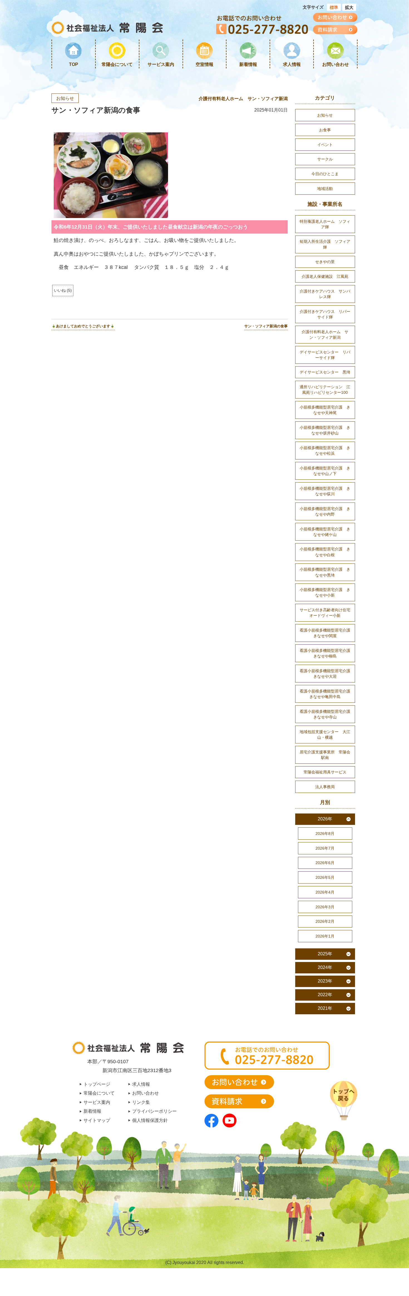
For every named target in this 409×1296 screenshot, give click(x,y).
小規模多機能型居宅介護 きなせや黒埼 (325, 572)
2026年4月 (325, 892)
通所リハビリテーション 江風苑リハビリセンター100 (325, 390)
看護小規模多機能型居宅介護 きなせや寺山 (327, 714)
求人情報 (292, 64)
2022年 (325, 994)
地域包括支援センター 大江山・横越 (325, 734)
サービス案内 (160, 64)
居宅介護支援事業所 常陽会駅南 (325, 755)
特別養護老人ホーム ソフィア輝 (325, 224)
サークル (325, 159)
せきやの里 (325, 261)
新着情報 (248, 64)
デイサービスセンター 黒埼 (325, 372)
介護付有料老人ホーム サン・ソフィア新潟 (243, 98)
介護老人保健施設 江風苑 (325, 276)
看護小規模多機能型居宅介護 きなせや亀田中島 (327, 694)
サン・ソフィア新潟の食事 (266, 326)
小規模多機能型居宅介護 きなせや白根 (325, 552)
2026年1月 (325, 936)
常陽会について (117, 64)
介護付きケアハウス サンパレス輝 (325, 294)
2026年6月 (325, 862)
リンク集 (141, 1102)
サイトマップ (96, 1120)
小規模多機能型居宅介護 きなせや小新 (325, 592)
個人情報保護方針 (150, 1120)
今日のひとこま (325, 174)
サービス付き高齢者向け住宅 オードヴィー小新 (327, 613)
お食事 (325, 130)
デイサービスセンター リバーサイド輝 (325, 355)
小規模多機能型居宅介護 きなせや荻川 (325, 491)
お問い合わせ (335, 64)
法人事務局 (325, 787)
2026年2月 (325, 921)
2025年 (325, 953)
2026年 (325, 819)
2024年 (325, 967)
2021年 (325, 1008)
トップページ (96, 1084)
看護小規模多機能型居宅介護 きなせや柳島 (327, 653)
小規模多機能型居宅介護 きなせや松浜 (325, 451)
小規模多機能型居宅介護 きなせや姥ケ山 (325, 532)
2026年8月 (325, 833)
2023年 (325, 981)
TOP (73, 64)
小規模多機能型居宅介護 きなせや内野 (325, 511)
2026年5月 (325, 877)
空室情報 (204, 64)
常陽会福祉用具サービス (325, 772)
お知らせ (65, 98)
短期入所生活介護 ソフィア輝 (325, 244)
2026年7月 (325, 848)
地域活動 (325, 188)
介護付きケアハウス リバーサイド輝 (325, 314)
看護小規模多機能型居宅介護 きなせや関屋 (327, 633)
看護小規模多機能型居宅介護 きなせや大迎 (327, 674)
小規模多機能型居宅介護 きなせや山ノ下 (325, 471)
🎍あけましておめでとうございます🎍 (83, 326)
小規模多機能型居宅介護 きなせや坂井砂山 (325, 430)
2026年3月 (325, 907)
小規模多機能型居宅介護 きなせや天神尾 (325, 410)
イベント (325, 144)
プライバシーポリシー (154, 1111)
